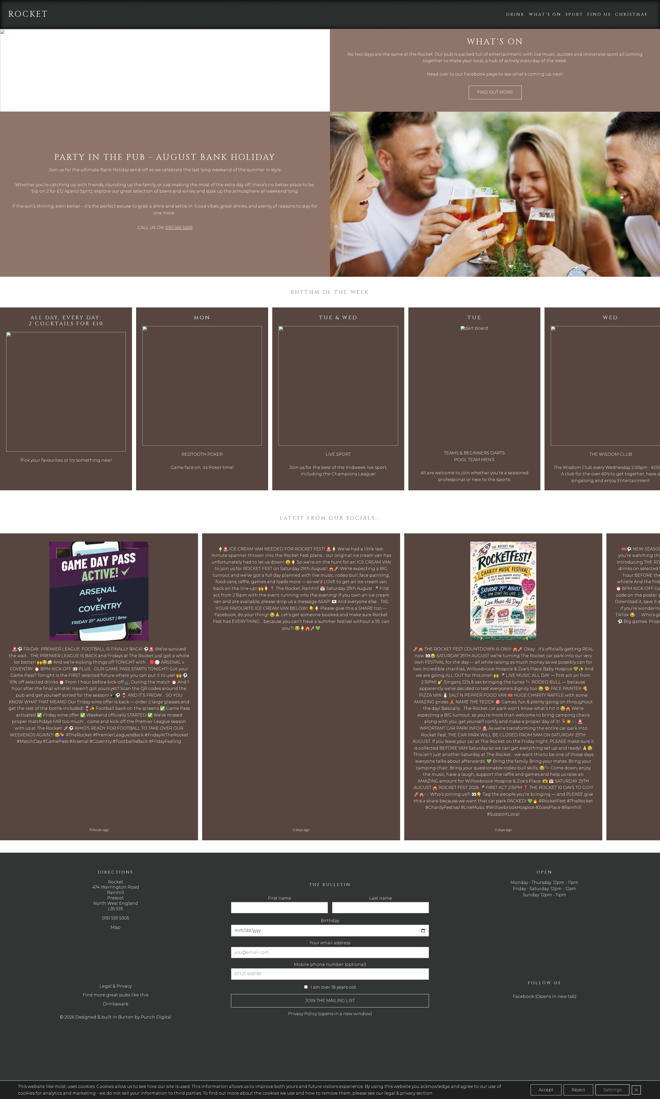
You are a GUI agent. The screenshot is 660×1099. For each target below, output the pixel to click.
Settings (612, 1089)
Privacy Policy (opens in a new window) (303, 529)
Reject (578, 1089)
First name (272, 417)
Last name (343, 417)
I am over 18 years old (290, 500)
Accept (546, 1089)
